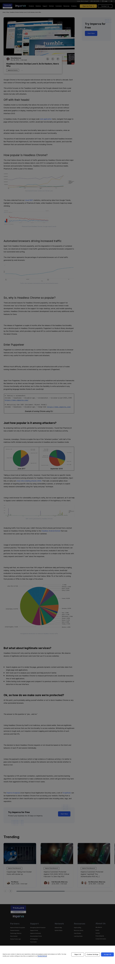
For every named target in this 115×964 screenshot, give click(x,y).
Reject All (77, 954)
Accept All (107, 954)
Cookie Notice (42, 956)
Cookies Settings (92, 954)
